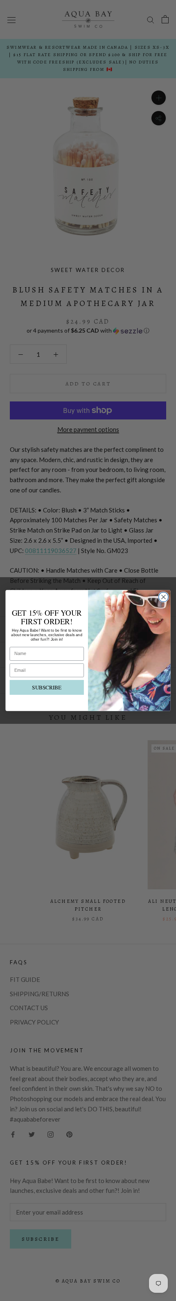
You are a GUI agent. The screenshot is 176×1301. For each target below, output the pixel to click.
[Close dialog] (164, 597)
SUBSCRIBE (46, 687)
